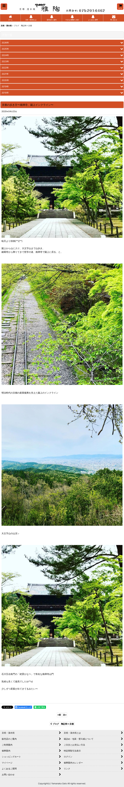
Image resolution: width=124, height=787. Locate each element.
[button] (4, 6)
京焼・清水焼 (6, 25)
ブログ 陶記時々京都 (63, 724)
